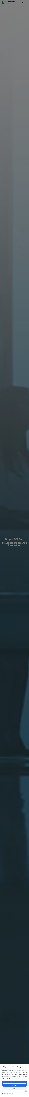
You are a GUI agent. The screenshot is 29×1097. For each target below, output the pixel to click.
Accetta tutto (14, 1082)
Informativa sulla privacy (7, 1093)
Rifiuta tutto (14, 1085)
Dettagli (14, 1088)
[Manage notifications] (26, 1091)
